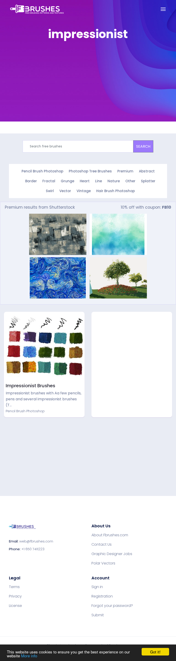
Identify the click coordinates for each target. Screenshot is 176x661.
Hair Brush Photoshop (115, 190)
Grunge (67, 181)
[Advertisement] (131, 346)
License (15, 605)
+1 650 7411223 (32, 549)
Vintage (84, 190)
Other (130, 181)
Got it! (155, 652)
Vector (65, 190)
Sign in (97, 587)
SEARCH (143, 146)
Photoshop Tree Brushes (90, 171)
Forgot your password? (112, 605)
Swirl (50, 190)
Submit (97, 615)
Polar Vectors (103, 563)
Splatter (148, 181)
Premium (125, 171)
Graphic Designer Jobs (111, 554)
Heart (85, 181)
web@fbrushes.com (36, 541)
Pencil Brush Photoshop (42, 171)
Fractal (48, 181)
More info (29, 655)
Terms (14, 587)
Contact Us (101, 544)
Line (98, 181)
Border (31, 181)
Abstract (147, 171)
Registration (102, 596)
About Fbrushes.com (109, 535)
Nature (113, 181)
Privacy (15, 596)
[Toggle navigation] (163, 9)
